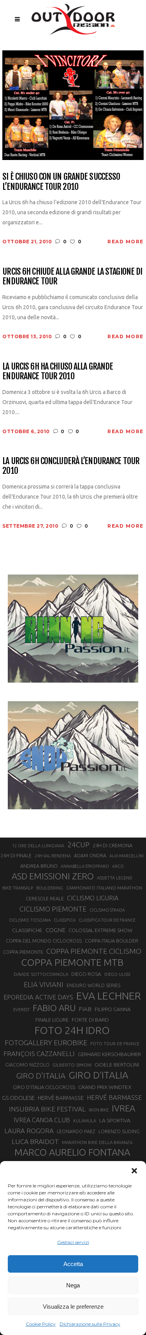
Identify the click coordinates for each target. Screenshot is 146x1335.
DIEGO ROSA (86, 974)
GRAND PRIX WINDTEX (104, 1087)
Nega (73, 1285)
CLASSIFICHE (27, 930)
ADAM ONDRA (90, 855)
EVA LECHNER (108, 996)
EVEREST (21, 1009)
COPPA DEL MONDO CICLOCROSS (44, 940)
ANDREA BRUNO (39, 866)
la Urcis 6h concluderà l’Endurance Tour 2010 (70, 466)
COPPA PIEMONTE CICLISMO (93, 951)
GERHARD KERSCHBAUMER (109, 1054)
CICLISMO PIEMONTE (52, 909)
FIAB (85, 1009)
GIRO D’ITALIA (98, 1075)
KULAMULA (84, 1120)
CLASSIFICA (65, 920)
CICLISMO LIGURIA (92, 898)
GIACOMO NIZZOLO (27, 1064)
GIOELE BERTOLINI (117, 1064)
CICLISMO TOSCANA (30, 919)
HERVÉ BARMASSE (114, 1097)
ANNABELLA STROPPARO (85, 866)
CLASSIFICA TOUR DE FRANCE (107, 920)
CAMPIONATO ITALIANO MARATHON (104, 887)
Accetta (73, 1264)
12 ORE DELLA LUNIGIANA (38, 845)
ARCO (118, 866)
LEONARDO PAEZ (76, 1131)
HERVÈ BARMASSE (61, 1098)
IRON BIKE (99, 1110)
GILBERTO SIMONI (72, 1064)
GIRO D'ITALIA (40, 1075)
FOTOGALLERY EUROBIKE (46, 1042)
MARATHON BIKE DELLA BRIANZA (97, 1142)
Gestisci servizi (73, 1242)
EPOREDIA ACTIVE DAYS (38, 997)
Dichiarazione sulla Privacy (90, 1324)
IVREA (123, 1108)
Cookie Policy (41, 1324)
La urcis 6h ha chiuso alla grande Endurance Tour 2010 (57, 371)
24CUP (78, 844)
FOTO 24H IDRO (72, 1030)
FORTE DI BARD (90, 1020)
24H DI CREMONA (112, 845)
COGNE (55, 930)
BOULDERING (49, 888)
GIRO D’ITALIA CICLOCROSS (44, 1087)
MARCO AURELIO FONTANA (72, 1152)
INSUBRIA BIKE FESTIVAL (47, 1109)
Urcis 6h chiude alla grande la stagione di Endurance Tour (72, 276)
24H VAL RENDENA (53, 855)
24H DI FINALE (16, 855)
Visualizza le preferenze (73, 1306)
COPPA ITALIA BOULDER (111, 940)
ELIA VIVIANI (43, 984)
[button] (134, 1171)
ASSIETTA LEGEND (114, 878)
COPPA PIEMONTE (23, 952)
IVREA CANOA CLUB (42, 1120)
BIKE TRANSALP (17, 888)
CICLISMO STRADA (107, 910)
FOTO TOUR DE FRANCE (114, 1043)
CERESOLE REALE (45, 898)
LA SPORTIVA (114, 1120)
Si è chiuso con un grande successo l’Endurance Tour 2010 (61, 181)
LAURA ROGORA (29, 1130)
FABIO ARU (54, 1008)
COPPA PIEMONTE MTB (72, 962)
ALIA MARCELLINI (126, 855)
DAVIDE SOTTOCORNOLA (41, 974)
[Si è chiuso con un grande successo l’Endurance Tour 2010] (72, 104)
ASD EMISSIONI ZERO (53, 876)
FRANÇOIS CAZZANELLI (39, 1053)
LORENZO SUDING (119, 1131)
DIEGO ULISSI (117, 974)
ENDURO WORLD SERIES (93, 985)
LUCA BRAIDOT (35, 1141)
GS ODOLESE (18, 1097)
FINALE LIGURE (52, 1019)
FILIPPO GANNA (113, 1009)
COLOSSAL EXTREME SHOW (100, 930)
